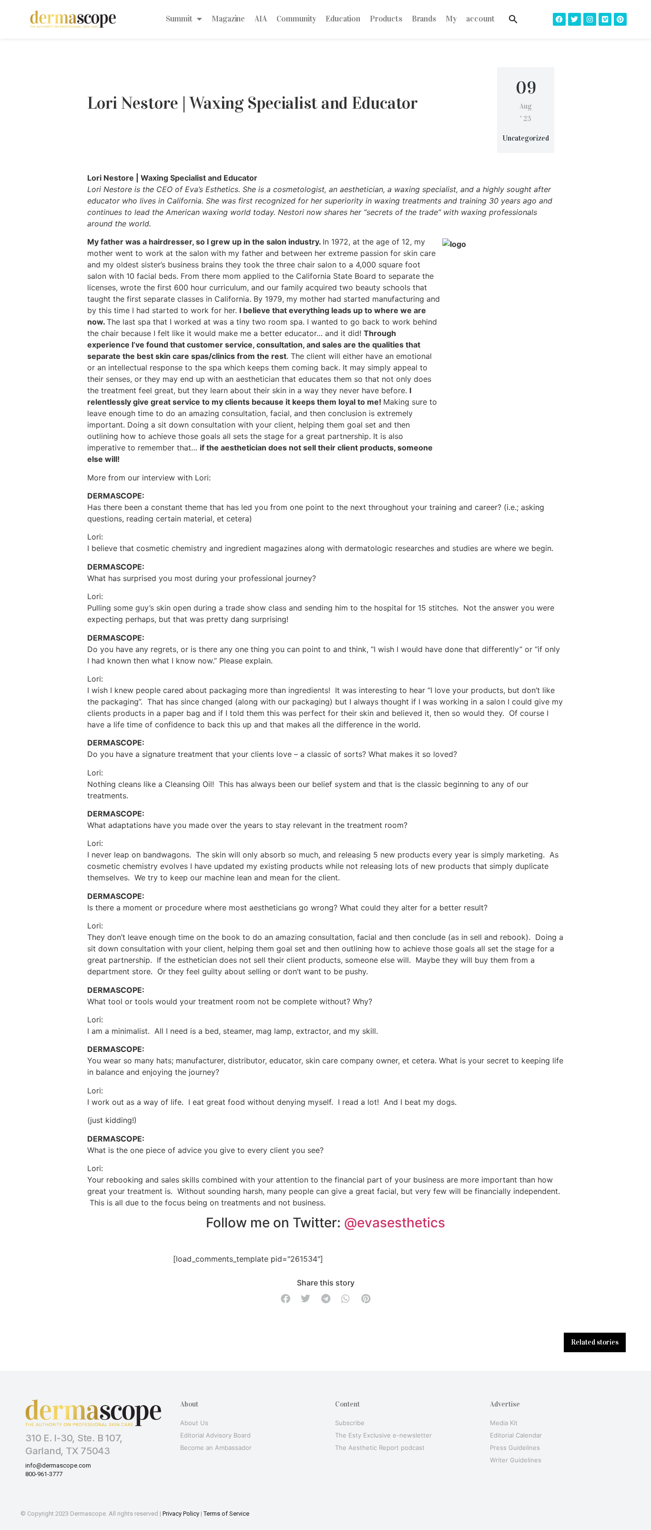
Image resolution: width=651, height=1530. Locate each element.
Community (296, 19)
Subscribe (350, 1423)
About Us (194, 1423)
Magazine (228, 19)
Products (386, 19)
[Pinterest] (620, 19)
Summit (179, 19)
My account (470, 19)
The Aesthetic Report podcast (380, 1447)
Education (343, 19)
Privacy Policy (181, 1513)
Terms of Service (226, 1513)
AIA (260, 19)
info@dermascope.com (58, 1465)
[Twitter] (574, 19)
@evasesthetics (394, 1222)
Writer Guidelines (515, 1460)
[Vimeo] (605, 19)
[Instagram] (589, 19)
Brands (424, 19)
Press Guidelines (515, 1447)
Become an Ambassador (216, 1447)
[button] (285, 1299)
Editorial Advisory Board (215, 1435)
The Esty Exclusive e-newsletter (383, 1435)
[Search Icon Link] (513, 19)
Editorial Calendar (516, 1435)
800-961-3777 (43, 1474)
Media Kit (504, 1423)
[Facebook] (559, 19)
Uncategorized (526, 138)
